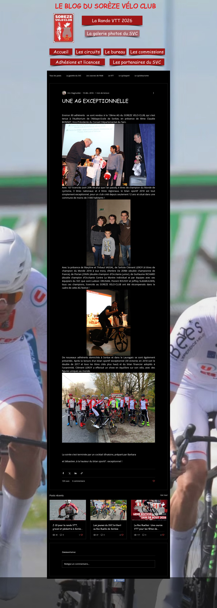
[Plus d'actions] (153, 92)
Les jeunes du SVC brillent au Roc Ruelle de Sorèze (107, 526)
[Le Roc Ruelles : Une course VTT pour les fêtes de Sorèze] (149, 510)
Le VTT (111, 75)
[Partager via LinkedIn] (75, 473)
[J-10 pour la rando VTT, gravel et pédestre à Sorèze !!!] (68, 510)
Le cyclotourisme (142, 75)
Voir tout (164, 495)
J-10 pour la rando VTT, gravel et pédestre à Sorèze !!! (67, 527)
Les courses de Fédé (94, 75)
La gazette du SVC (73, 75)
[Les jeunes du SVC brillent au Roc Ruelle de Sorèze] (108, 510)
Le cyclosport (124, 75)
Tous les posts (55, 75)
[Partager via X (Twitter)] (69, 473)
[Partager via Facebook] (63, 473)
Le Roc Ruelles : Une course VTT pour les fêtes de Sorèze (148, 527)
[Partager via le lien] (81, 473)
